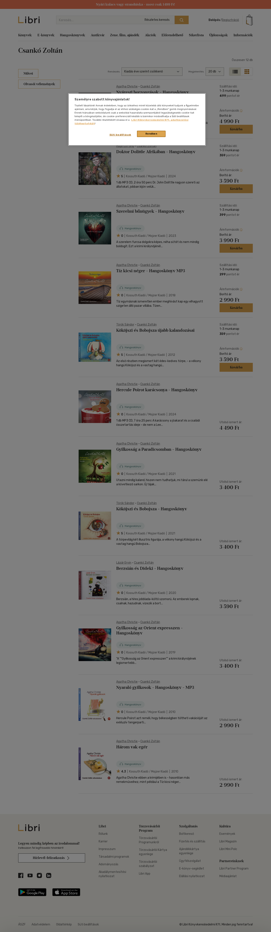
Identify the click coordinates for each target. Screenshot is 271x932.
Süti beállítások (120, 134)
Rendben (151, 133)
